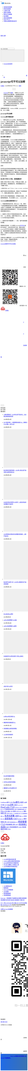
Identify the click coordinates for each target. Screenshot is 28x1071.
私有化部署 (12, 816)
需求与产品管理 (8, 14)
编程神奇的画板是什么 (10, 722)
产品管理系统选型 (10, 809)
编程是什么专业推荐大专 (10, 788)
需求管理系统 (14, 822)
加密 (11, 92)
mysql (20, 805)
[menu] (1, 1)
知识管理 (6, 16)
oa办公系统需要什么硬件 (10, 626)
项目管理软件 (16, 827)
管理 (21, 816)
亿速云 (2, 85)
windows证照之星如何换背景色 (12, 861)
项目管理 (8, 898)
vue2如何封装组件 (8, 734)
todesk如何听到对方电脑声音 (11, 863)
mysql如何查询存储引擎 (10, 859)
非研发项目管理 (8, 7)
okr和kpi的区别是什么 (9, 716)
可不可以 (22, 225)
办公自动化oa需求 (8, 614)
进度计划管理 (7, 12)
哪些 (10, 811)
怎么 (21, 811)
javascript (6, 92)
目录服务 (17, 900)
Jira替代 (18, 802)
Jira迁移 (12, 805)
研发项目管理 (7, 8)
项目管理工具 (12, 824)
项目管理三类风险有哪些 (10, 728)
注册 (4, 35)
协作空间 (8, 900)
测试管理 (3, 900)
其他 (20, 85)
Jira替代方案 (7, 10)
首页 (8, 63)
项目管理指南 (7, 895)
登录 (2, 35)
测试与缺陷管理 (8, 18)
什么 (4, 811)
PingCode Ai (7, 19)
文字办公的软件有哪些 (10, 782)
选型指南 (11, 819)
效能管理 (24, 898)
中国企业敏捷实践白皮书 (10, 21)
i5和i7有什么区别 (8, 686)
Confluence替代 (7, 802)
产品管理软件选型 (21, 809)
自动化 (12, 900)
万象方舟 (22, 900)
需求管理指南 (7, 893)
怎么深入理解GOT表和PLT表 (11, 864)
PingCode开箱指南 (8, 889)
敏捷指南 (6, 888)
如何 (16, 811)
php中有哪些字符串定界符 (10, 866)
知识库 (12, 813)
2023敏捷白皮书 (8, 886)
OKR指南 (6, 891)
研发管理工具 (18, 813)
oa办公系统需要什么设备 (10, 620)
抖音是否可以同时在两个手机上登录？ (14, 656)
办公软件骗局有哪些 (9, 776)
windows (18, 807)
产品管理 (14, 898)
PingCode (8, 807)
